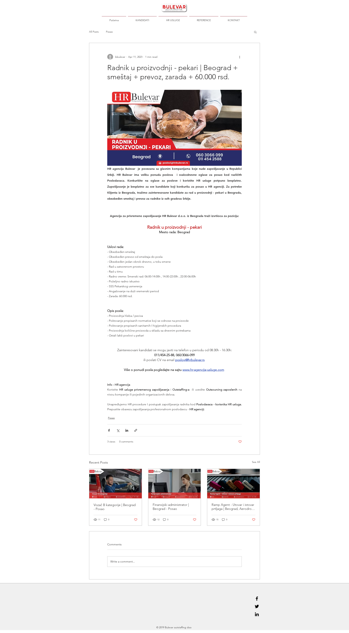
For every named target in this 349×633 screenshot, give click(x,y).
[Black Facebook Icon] (257, 598)
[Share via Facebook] (109, 430)
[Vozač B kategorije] (115, 483)
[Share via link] (135, 430)
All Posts (94, 31)
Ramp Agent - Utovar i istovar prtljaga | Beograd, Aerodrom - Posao (233, 507)
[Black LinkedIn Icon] (257, 614)
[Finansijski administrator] (174, 483)
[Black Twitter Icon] (257, 606)
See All (256, 462)
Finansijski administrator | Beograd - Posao (171, 507)
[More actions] (239, 57)
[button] (255, 31)
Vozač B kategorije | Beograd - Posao (115, 507)
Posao (109, 31)
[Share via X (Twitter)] (118, 430)
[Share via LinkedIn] (127, 430)
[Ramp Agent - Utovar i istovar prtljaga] (233, 483)
